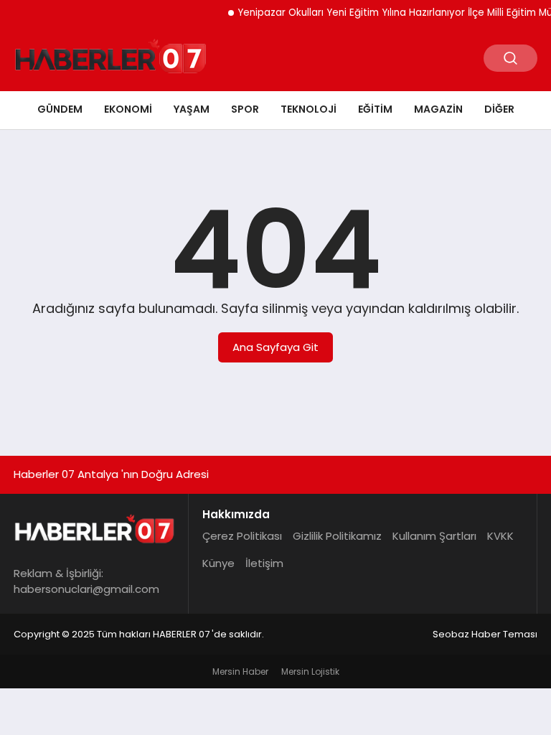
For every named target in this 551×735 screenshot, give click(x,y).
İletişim (264, 563)
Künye (218, 563)
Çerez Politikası (242, 535)
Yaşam (191, 109)
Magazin (438, 109)
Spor (245, 109)
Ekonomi (128, 109)
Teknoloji (308, 109)
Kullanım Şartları (434, 535)
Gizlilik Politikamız (337, 535)
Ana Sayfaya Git (275, 347)
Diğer (499, 109)
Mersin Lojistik (310, 671)
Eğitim (375, 109)
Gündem (60, 109)
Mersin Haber (240, 671)
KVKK (500, 535)
